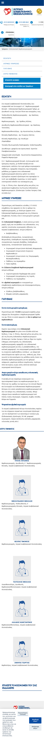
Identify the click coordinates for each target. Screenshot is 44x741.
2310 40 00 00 (9, 22)
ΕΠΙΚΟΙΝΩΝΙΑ (10, 32)
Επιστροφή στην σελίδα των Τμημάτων (19, 86)
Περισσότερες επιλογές (23, 713)
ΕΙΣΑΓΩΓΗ (7, 58)
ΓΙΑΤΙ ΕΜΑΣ (7, 69)
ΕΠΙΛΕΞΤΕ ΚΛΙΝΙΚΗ (12, 80)
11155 (40, 22)
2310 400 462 (23, 22)
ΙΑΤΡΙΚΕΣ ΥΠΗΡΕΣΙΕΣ (11, 64)
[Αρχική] (22, 12)
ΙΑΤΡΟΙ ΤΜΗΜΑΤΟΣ (10, 74)
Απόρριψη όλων (35, 727)
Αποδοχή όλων (35, 720)
